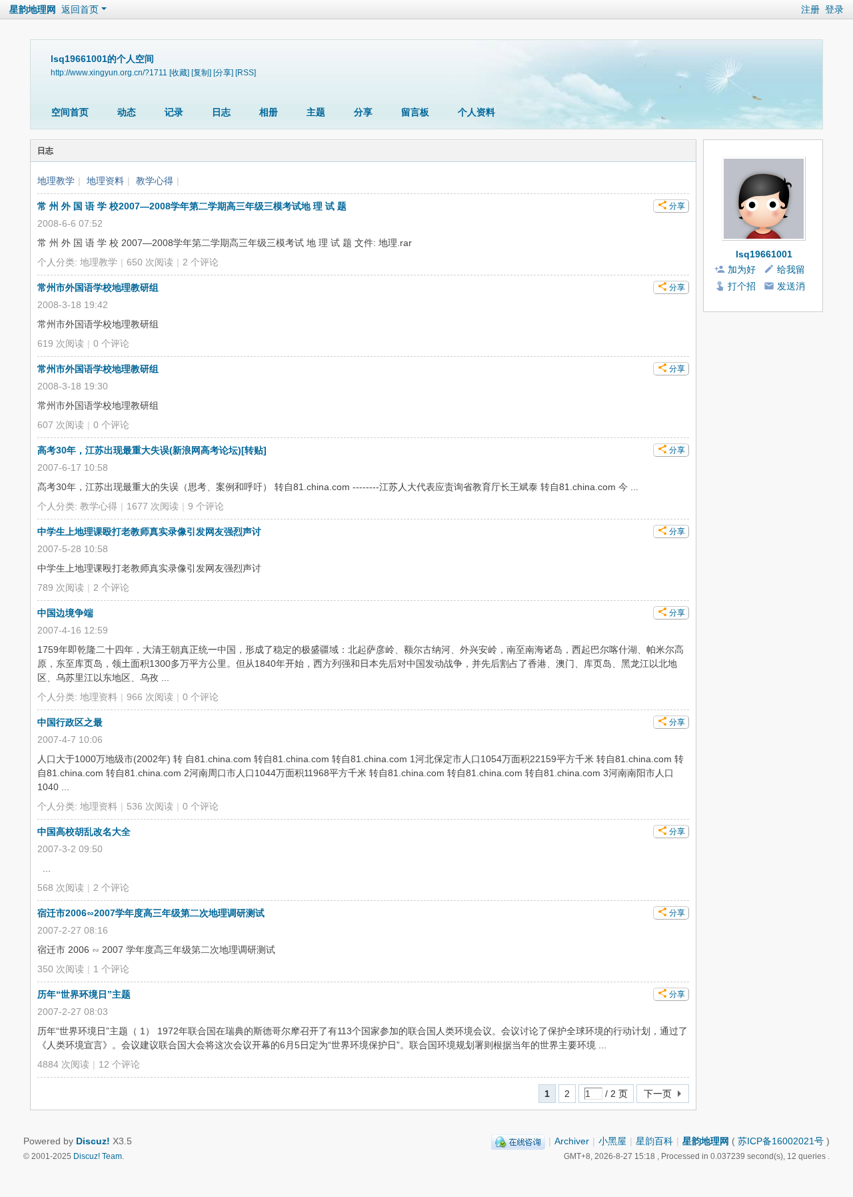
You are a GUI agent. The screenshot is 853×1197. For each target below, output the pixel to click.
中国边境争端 (65, 613)
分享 (363, 112)
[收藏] (179, 72)
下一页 (658, 1093)
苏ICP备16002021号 (781, 1141)
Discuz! (93, 1141)
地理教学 (56, 180)
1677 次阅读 (153, 506)
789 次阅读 (60, 587)
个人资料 (476, 112)
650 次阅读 (150, 262)
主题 (316, 112)
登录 (834, 9)
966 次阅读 (150, 697)
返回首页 (80, 9)
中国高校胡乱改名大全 (84, 831)
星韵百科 (654, 1141)
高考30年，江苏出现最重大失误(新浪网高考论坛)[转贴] (152, 450)
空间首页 (70, 112)
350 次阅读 (60, 969)
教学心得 (154, 180)
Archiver (571, 1141)
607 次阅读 (60, 424)
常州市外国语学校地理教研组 (98, 287)
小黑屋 (612, 1141)
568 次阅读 (60, 887)
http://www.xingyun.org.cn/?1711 (109, 72)
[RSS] (245, 72)
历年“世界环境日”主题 (84, 994)
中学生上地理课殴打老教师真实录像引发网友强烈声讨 (149, 531)
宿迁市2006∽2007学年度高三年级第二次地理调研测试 (151, 913)
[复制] (201, 72)
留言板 (415, 112)
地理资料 (105, 180)
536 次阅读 (150, 806)
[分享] (223, 72)
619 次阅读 (60, 343)
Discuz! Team (97, 1156)
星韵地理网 (32, 9)
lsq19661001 (764, 254)
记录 (174, 112)
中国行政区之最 (70, 722)
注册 (810, 9)
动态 (126, 112)
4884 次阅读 (63, 1064)
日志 (221, 112)
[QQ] (518, 1141)
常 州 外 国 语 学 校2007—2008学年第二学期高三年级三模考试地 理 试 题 (192, 206)
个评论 (201, 262)
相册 (268, 112)
